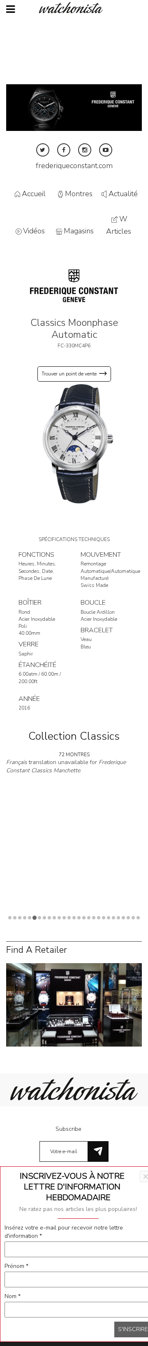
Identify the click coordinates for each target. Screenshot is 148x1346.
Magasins (79, 231)
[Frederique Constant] (74, 285)
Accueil (34, 194)
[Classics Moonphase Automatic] (74, 443)
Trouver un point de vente (69, 373)
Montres (78, 194)
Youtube (105, 150)
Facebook (63, 150)
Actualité (123, 194)
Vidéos (34, 231)
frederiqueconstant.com (74, 166)
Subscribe (68, 1129)
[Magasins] (74, 1005)
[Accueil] (74, 7)
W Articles (118, 225)
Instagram (84, 150)
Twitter (42, 150)
